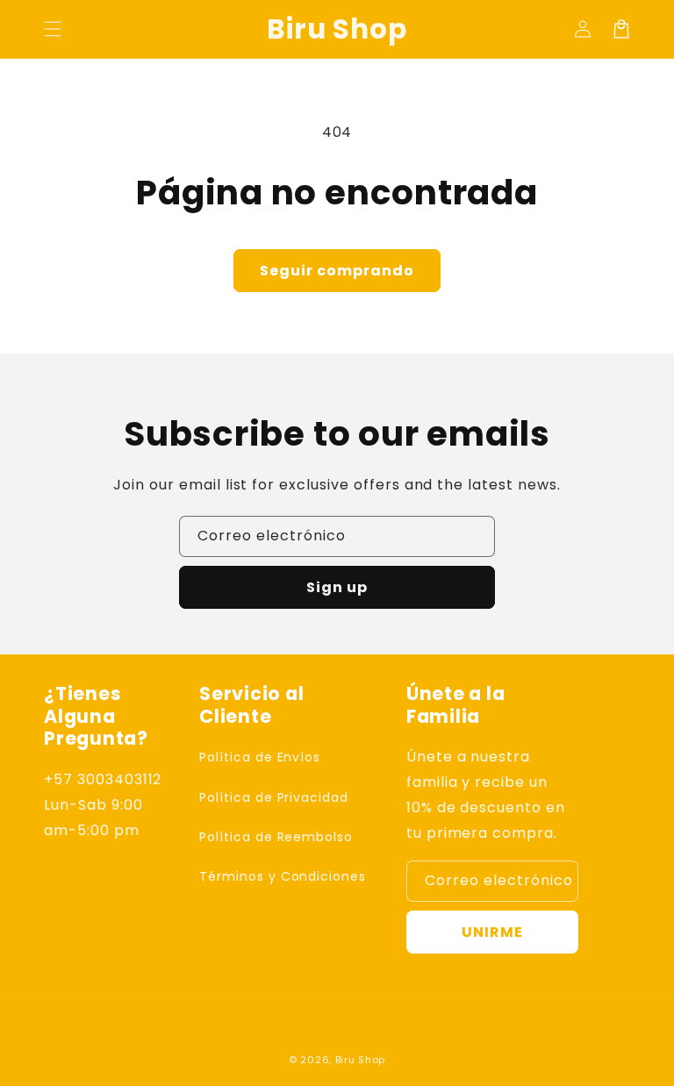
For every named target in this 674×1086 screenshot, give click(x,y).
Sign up (337, 587)
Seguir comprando (337, 271)
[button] (52, 29)
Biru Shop (360, 1060)
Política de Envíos (259, 757)
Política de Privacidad (273, 797)
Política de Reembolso (276, 837)
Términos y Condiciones (282, 876)
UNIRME (492, 932)
